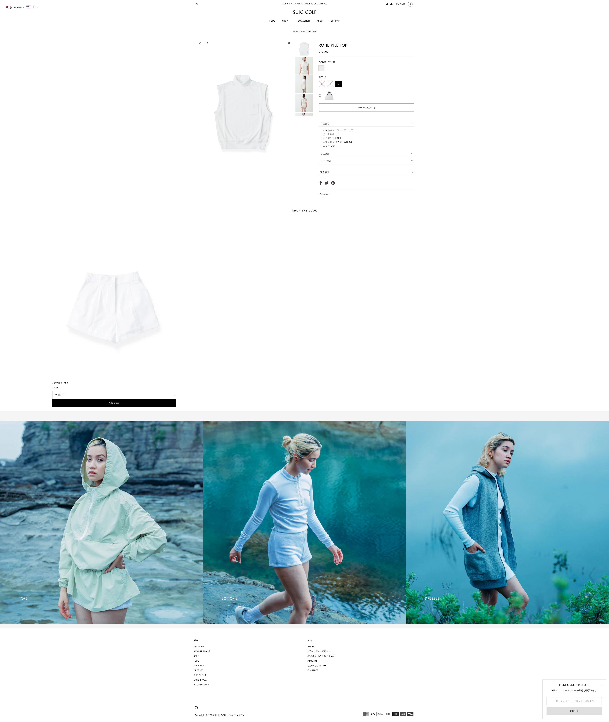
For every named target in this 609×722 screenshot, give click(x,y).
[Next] (207, 43)
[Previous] (199, 43)
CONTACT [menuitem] (335, 21)
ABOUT (311, 646)
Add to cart (114, 402)
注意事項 (324, 172)
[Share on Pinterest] (333, 183)
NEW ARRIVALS (201, 651)
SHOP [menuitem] (285, 21)
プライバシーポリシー (319, 651)
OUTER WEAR (200, 679)
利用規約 (312, 660)
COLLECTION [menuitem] (304, 21)
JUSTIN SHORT (60, 383)
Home (296, 31)
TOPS (196, 660)
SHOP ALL (198, 646)
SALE (196, 656)
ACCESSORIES (201, 684)
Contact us (324, 194)
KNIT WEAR (199, 675)
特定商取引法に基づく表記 (321, 656)
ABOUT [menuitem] (320, 21)
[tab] (366, 123)
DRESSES (198, 670)
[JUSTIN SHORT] (114, 297)
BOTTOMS (198, 665)
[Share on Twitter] (326, 183)
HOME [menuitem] (272, 21)
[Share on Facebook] (320, 183)
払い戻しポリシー (317, 665)
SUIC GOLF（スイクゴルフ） (230, 715)
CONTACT (313, 670)
